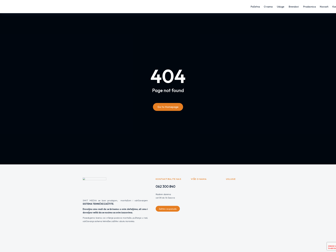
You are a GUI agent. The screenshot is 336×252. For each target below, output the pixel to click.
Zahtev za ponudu (168, 208)
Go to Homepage (168, 107)
